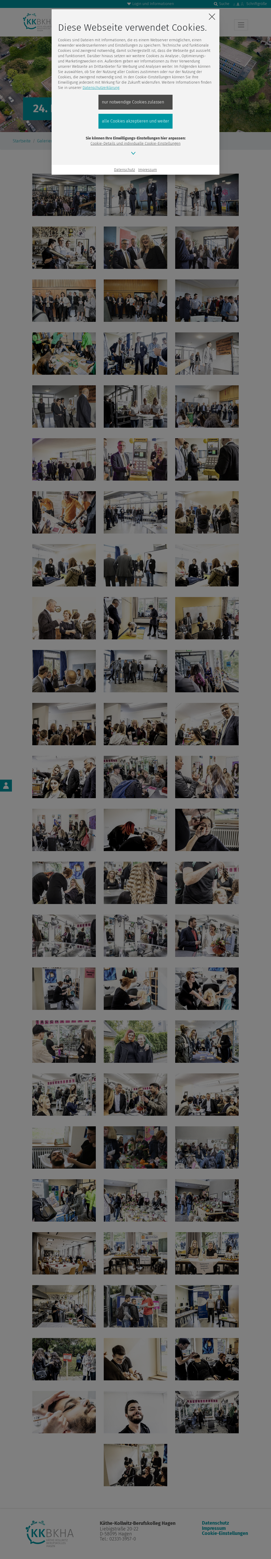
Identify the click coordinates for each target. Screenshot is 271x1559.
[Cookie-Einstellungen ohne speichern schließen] (212, 16)
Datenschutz (124, 170)
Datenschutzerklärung (101, 87)
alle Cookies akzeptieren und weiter (135, 121)
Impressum (147, 170)
